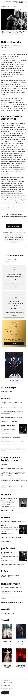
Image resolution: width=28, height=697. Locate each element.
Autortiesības (5, 685)
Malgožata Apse (15, 186)
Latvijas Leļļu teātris (8, 64)
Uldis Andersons (19, 239)
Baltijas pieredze (10, 583)
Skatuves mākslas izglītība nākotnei (11, 459)
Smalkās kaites (10, 68)
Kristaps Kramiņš (18, 234)
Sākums (3, 6)
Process (3, 39)
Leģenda (6, 571)
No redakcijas (8, 387)
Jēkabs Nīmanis (19, 237)
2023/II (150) (13, 6)
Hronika (6, 609)
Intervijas (6, 494)
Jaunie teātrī (8, 548)
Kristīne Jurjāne (9, 237)
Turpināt (14, 287)
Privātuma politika (7, 683)
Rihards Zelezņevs (7, 232)
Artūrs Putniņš (11, 184)
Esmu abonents (14, 220)
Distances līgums (6, 688)
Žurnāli (7, 6)
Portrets (5, 517)
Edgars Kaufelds (9, 239)
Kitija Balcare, (7, 50)
